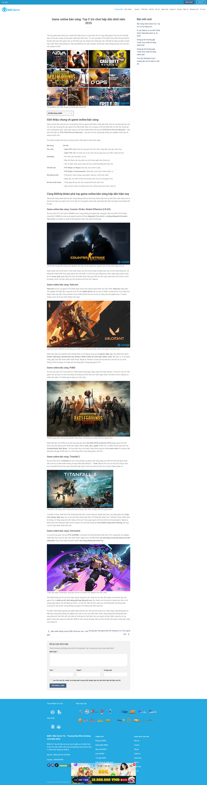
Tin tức (202, 9)
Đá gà (179, 9)
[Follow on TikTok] (56, 765)
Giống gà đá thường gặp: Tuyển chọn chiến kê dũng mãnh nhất (146, 42)
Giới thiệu (127, 9)
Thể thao (144, 9)
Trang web (108, 670)
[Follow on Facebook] (49, 765)
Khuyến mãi (194, 9)
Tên (52, 670)
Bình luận (54, 652)
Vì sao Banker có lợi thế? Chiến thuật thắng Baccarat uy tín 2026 (148, 33)
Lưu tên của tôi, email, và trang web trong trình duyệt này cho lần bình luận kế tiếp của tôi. (87, 680)
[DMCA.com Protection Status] (65, 766)
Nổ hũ (151, 9)
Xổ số (157, 9)
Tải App (5, 2)
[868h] (11, 9)
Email (79, 670)
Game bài (164, 9)
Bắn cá (185, 9)
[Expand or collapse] (71, 113)
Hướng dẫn (118, 9)
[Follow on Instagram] (53, 765)
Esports (173, 9)
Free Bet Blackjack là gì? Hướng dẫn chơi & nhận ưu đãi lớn (148, 61)
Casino (137, 9)
